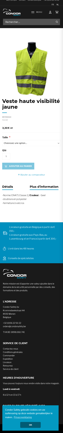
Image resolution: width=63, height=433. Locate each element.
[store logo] (12, 12)
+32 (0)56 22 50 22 (12, 323)
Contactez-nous (10, 348)
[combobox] (31, 22)
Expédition (8, 359)
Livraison (7, 362)
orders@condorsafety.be (14, 326)
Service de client (10, 369)
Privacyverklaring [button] (23, 417)
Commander (9, 355)
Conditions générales (13, 352)
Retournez (8, 365)
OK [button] (30, 425)
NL (58, 5)
